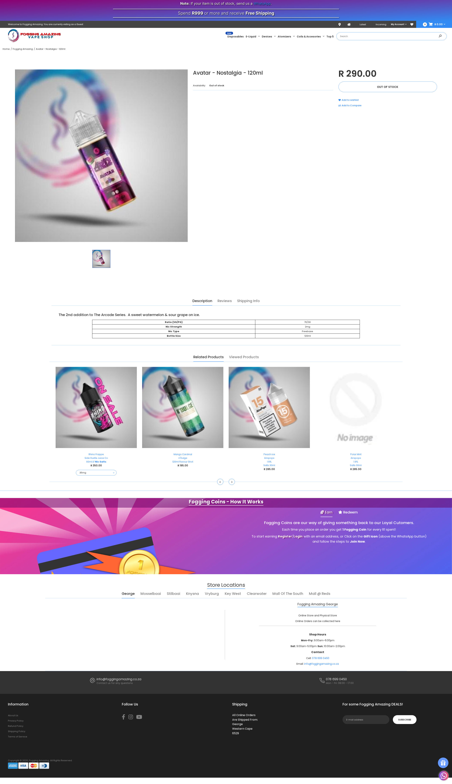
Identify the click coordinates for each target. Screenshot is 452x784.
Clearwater (257, 593)
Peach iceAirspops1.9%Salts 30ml (269, 460)
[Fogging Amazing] (34, 41)
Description (202, 300)
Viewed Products (244, 357)
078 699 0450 (320, 658)
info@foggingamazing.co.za (321, 664)
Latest (363, 24)
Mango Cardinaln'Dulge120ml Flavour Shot (182, 458)
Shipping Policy (16, 731)
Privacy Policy (15, 720)
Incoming (381, 24)
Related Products (208, 357)
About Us (13, 715)
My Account (397, 24)
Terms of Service (17, 736)
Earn (328, 512)
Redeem (350, 512)
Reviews (225, 300)
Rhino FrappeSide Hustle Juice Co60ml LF (96, 458)
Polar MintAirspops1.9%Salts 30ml (356, 460)
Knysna (192, 593)
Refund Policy (15, 726)
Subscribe (404, 719)
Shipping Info (248, 300)
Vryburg (212, 593)
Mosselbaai (151, 593)
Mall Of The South (287, 593)
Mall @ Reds (319, 593)
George (128, 593)
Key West (233, 593)
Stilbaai (173, 593)
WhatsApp (262, 3)
